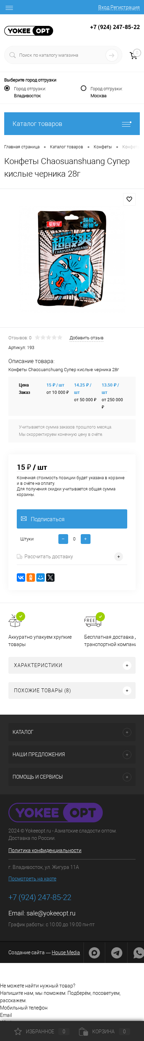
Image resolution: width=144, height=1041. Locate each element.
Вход (103, 7)
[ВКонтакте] (21, 577)
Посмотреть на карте (32, 878)
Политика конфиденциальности (44, 850)
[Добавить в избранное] (129, 199)
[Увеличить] (72, 259)
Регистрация (125, 7)
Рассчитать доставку (48, 556)
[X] (50, 577)
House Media (66, 952)
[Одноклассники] (31, 577)
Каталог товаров (37, 123)
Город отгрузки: (30, 92)
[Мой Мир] (40, 577)
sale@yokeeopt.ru (51, 913)
